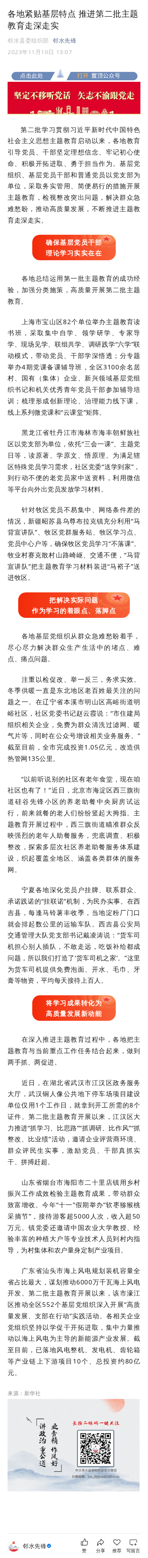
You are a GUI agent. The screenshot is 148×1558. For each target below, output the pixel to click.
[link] (38, 1546)
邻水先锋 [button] (64, 40)
